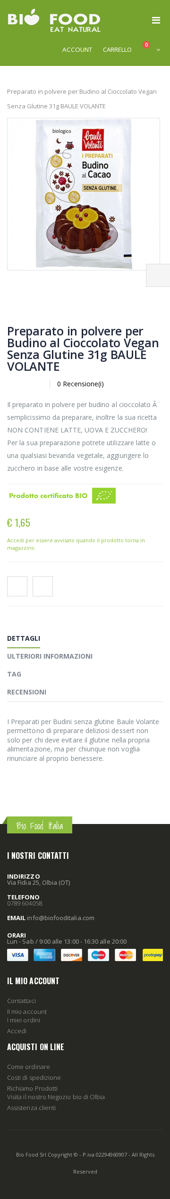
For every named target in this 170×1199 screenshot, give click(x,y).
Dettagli (23, 638)
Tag (14, 673)
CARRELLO (117, 49)
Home (10, 76)
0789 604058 (24, 903)
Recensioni (26, 691)
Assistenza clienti (31, 1107)
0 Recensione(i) (80, 383)
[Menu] (156, 20)
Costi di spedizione (34, 1077)
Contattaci (21, 1000)
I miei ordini (23, 1020)
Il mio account (27, 1011)
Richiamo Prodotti (32, 1088)
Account (77, 49)
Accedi (16, 1031)
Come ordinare (28, 1066)
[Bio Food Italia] (54, 20)
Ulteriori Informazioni (50, 656)
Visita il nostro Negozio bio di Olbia (56, 1097)
